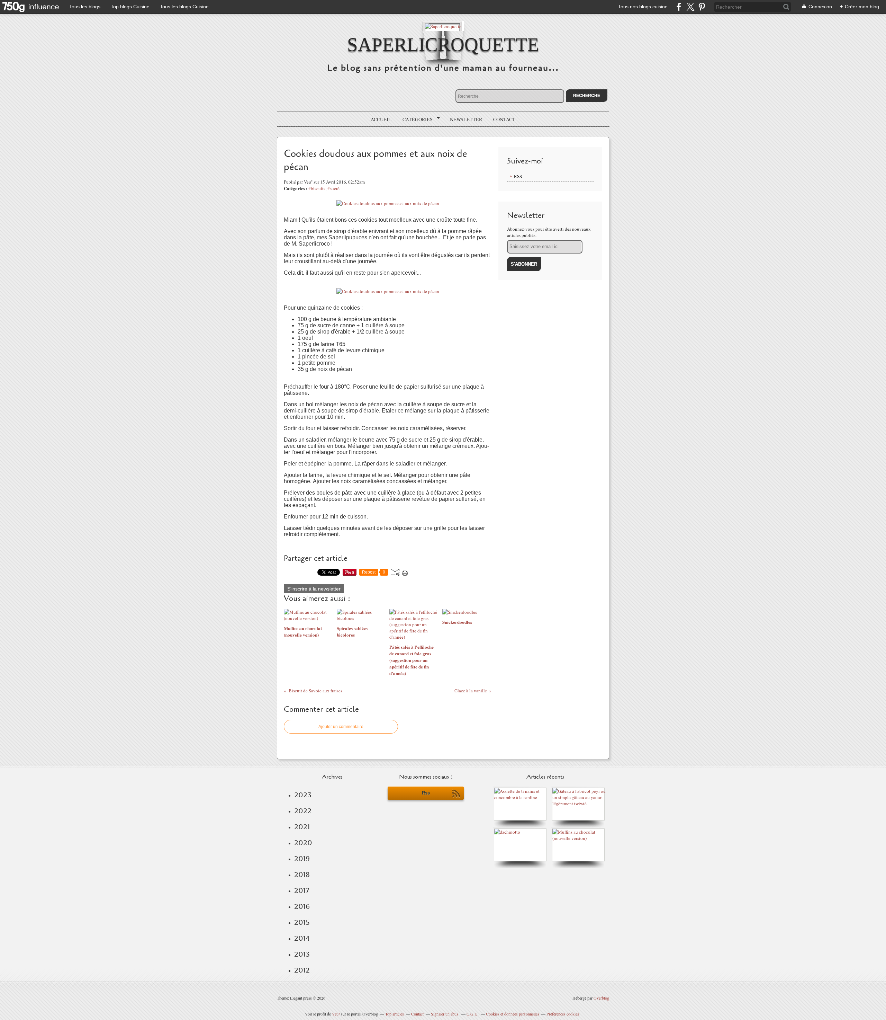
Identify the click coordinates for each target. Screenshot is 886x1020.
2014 (302, 938)
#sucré (333, 188)
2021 (302, 827)
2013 (302, 954)
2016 (302, 906)
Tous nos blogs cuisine (643, 6)
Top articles (394, 1014)
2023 (302, 795)
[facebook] (679, 7)
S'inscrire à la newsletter (314, 589)
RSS (518, 176)
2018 (302, 874)
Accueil (381, 119)
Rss (426, 793)
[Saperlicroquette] (443, 26)
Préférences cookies (562, 1014)
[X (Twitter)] (690, 7)
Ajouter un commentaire (340, 726)
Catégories (415, 119)
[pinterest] (701, 7)
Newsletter (466, 119)
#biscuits (316, 188)
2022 (302, 811)
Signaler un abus (445, 1014)
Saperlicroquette (443, 44)
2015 (302, 922)
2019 (302, 858)
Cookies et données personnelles (512, 1014)
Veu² (336, 1014)
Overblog (601, 998)
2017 (301, 890)
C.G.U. (473, 1014)
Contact (504, 119)
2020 (303, 843)
